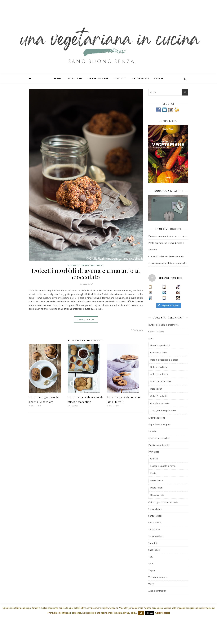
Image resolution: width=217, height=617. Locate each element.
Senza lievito (154, 522)
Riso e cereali (157, 494)
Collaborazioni (98, 78)
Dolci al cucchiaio (158, 366)
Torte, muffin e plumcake (163, 410)
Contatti (120, 78)
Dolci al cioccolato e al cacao (164, 359)
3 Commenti (137, 330)
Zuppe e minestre (157, 590)
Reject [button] (150, 613)
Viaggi (151, 583)
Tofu (150, 556)
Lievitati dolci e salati (158, 438)
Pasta (153, 473)
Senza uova (154, 529)
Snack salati (154, 549)
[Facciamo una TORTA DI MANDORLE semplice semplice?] (178, 298)
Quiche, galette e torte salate (163, 502)
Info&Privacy (140, 78)
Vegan (151, 570)
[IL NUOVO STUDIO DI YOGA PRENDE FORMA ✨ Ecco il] (150, 287)
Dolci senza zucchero (161, 381)
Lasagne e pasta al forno (162, 465)
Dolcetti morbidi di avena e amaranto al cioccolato (86, 273)
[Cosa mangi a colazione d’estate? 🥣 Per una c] (178, 287)
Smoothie (153, 542)
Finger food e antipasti (159, 424)
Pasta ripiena (157, 487)
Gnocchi (154, 458)
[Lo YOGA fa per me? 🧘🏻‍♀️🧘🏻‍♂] (164, 287)
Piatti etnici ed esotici (159, 444)
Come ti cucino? (156, 331)
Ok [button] (141, 613)
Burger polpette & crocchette (163, 324)
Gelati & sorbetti (158, 395)
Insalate (152, 431)
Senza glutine (155, 508)
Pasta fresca (156, 480)
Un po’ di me (74, 78)
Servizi (158, 78)
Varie (151, 563)
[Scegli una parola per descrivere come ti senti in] (178, 292)
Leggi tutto (86, 319)
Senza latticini (155, 515)
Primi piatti (153, 451)
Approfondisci (162, 613)
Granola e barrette (159, 403)
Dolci (100, 265)
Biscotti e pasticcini (81, 265)
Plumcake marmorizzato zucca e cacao (167, 236)
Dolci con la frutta (159, 374)
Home (57, 78)
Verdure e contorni (157, 577)
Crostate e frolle (158, 352)
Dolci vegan (156, 388)
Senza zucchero (156, 536)
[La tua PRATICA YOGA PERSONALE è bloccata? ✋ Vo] (164, 298)
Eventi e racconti (156, 417)
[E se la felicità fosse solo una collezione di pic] (164, 292)
